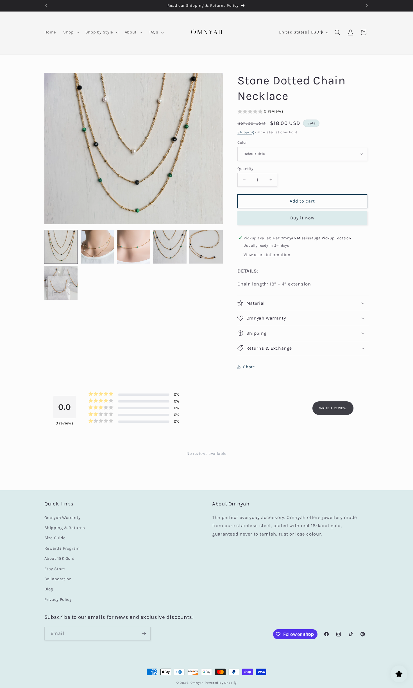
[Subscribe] (143, 633)
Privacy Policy (58, 599)
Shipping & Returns (64, 527)
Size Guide (55, 538)
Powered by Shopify (221, 683)
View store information (267, 254)
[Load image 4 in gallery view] (170, 247)
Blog (48, 589)
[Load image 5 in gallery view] (206, 247)
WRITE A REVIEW (333, 408)
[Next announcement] (367, 5)
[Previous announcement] (46, 5)
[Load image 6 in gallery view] (61, 283)
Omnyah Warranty (62, 517)
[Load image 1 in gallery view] (61, 247)
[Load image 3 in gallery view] (133, 247)
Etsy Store (54, 568)
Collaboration (58, 579)
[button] (71, 32)
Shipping (245, 132)
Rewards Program (62, 548)
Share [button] (249, 366)
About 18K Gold (59, 558)
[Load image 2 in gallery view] (97, 247)
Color (242, 142)
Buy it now (302, 217)
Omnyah (197, 683)
